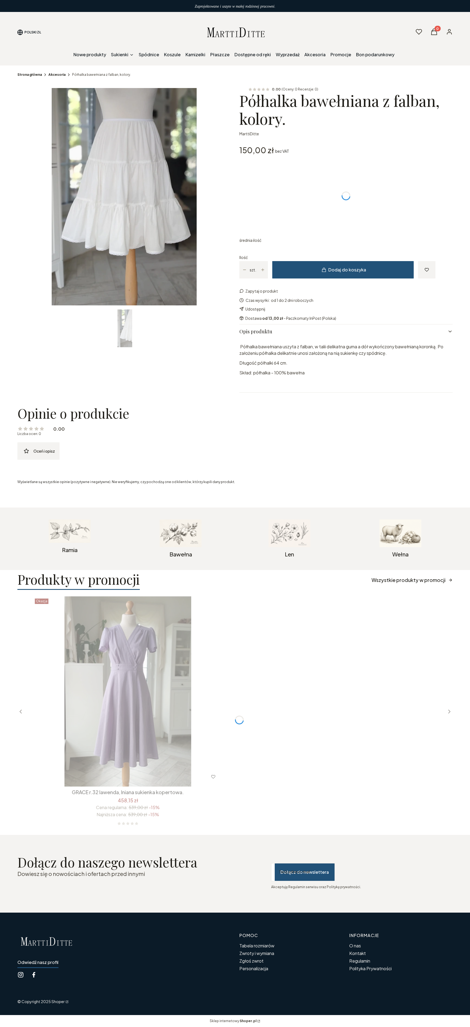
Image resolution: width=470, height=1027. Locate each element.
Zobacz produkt (120, 776)
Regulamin (359, 961)
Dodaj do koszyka (347, 270)
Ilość (243, 257)
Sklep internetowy (233, 1021)
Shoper (58, 1001)
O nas (355, 945)
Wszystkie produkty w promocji (409, 580)
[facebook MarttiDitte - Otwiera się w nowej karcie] (33, 974)
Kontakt (357, 953)
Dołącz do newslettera (304, 872)
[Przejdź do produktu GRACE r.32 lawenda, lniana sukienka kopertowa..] (128, 691)
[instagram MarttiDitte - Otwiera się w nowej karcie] (20, 974)
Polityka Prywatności (370, 968)
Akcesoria (57, 75)
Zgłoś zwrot (251, 961)
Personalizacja (253, 968)
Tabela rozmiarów (256, 945)
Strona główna (29, 75)
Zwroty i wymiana (256, 953)
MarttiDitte (249, 133)
